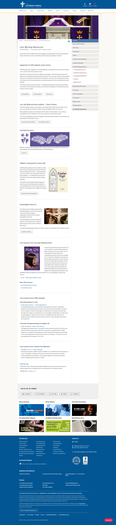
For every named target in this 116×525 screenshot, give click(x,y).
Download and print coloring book (29, 193)
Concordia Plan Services (48, 483)
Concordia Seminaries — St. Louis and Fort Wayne (75, 474)
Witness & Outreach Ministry (59, 453)
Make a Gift (90, 10)
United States (43, 464)
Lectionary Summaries (78, 63)
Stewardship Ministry (40, 453)
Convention (83, 10)
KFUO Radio (45, 485)
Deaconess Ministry (57, 443)
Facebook (28, 394)
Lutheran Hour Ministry (24, 473)
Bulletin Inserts (77, 82)
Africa (23, 464)
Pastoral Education (57, 449)
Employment (22, 514)
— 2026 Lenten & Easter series (31, 277)
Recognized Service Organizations (26, 451)
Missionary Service (40, 449)
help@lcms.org (32, 371)
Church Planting (22, 443)
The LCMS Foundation (47, 487)
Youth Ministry (39, 455)
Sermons (76, 79)
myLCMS (85, 5)
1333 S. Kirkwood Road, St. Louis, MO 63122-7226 (85, 451)
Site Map (37, 514)
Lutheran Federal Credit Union (26, 487)
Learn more (24, 153)
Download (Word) (37, 94)
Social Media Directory (64, 514)
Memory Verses (76, 101)
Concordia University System (26, 485)
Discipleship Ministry (40, 441)
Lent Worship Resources (44, 40)
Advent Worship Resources (80, 72)
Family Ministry (56, 445)
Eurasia (31, 464)
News (31, 10)
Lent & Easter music (26, 288)
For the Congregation (78, 94)
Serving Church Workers (58, 451)
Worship (50, 10)
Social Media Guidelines (51, 514)
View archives (49, 94)
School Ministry (39, 451)
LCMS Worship (24, 364)
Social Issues (40, 10)
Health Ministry (39, 447)
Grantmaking (22, 447)
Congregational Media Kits (80, 75)
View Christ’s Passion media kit (28, 122)
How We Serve (22, 10)
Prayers (74, 55)
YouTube (54, 394)
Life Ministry (55, 447)
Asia (27, 464)
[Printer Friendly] (68, 41)
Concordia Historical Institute (26, 483)
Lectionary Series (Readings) (79, 59)
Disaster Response (23, 445)
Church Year (76, 47)
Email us (76, 441)
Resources (66, 10)
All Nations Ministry (23, 441)
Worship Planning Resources (30, 40)
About (74, 10)
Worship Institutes (77, 105)
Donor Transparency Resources (28, 510)
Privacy (42, 514)
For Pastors (75, 90)
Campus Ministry (56, 441)
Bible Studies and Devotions (79, 86)
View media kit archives (44, 122)
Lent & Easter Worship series (29, 285)
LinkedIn (75, 394)
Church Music (76, 51)
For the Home (76, 97)
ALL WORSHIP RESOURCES (79, 109)
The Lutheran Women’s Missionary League (52, 473)
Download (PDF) (25, 94)
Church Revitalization (40, 443)
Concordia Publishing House (71, 483)
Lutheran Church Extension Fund (72, 485)
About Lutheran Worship (78, 44)
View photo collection (26, 231)
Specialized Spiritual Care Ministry (26, 453)
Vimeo (65, 394)
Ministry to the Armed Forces (25, 449)
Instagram (40, 394)
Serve (57, 10)
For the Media (30, 514)
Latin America (37, 464)
